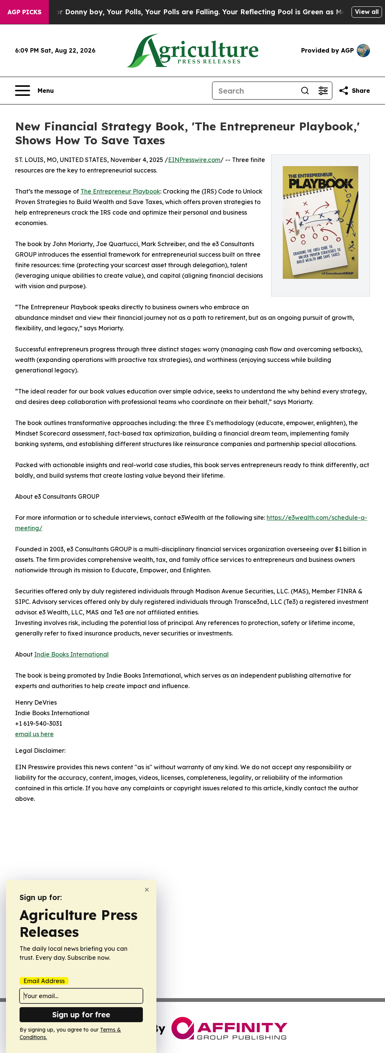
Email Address (44, 981)
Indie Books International (71, 654)
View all (367, 11)
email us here (34, 734)
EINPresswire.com (194, 159)
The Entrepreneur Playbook (120, 191)
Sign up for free (81, 1014)
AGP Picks (24, 12)
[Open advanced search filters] (323, 90)
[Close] (146, 889)
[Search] (305, 90)
